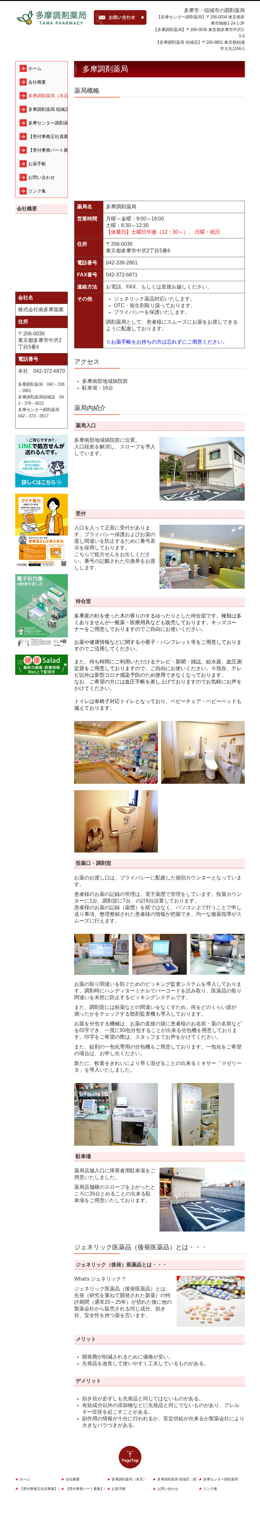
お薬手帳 (37, 163)
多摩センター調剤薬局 (48, 122)
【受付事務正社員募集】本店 (48, 136)
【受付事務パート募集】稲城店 (48, 150)
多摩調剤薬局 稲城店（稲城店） (48, 109)
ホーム (35, 68)
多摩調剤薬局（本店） (48, 95)
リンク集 (37, 190)
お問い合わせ (41, 177)
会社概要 (37, 82)
